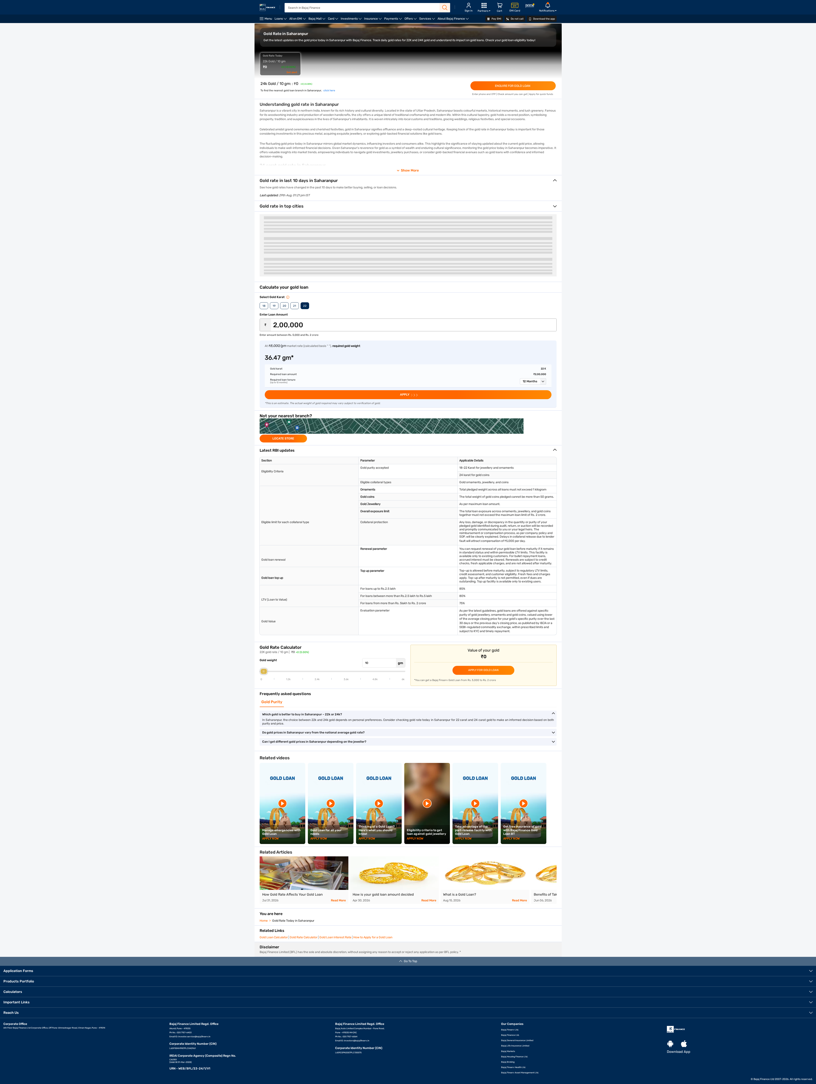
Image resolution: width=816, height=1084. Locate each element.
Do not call (517, 18)
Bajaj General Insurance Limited (517, 1040)
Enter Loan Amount (274, 314)
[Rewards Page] (530, 6)
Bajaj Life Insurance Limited (515, 1046)
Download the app (543, 18)
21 (294, 305)
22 (305, 305)
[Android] (670, 1044)
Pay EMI (496, 18)
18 (263, 305)
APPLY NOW (270, 838)
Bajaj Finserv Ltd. (510, 1030)
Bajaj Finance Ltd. (510, 1035)
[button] (533, 381)
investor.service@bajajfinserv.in (194, 1036)
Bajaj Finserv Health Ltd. (513, 1067)
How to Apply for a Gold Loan (372, 937)
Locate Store (283, 438)
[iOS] (684, 1044)
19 (274, 305)
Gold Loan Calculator (274, 937)
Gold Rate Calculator (303, 937)
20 (284, 305)
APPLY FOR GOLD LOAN (483, 670)
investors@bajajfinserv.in (356, 1040)
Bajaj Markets (508, 1051)
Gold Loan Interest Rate (335, 937)
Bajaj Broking (508, 1062)
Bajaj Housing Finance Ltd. (514, 1056)
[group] (408, 430)
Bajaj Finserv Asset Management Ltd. (520, 1072)
